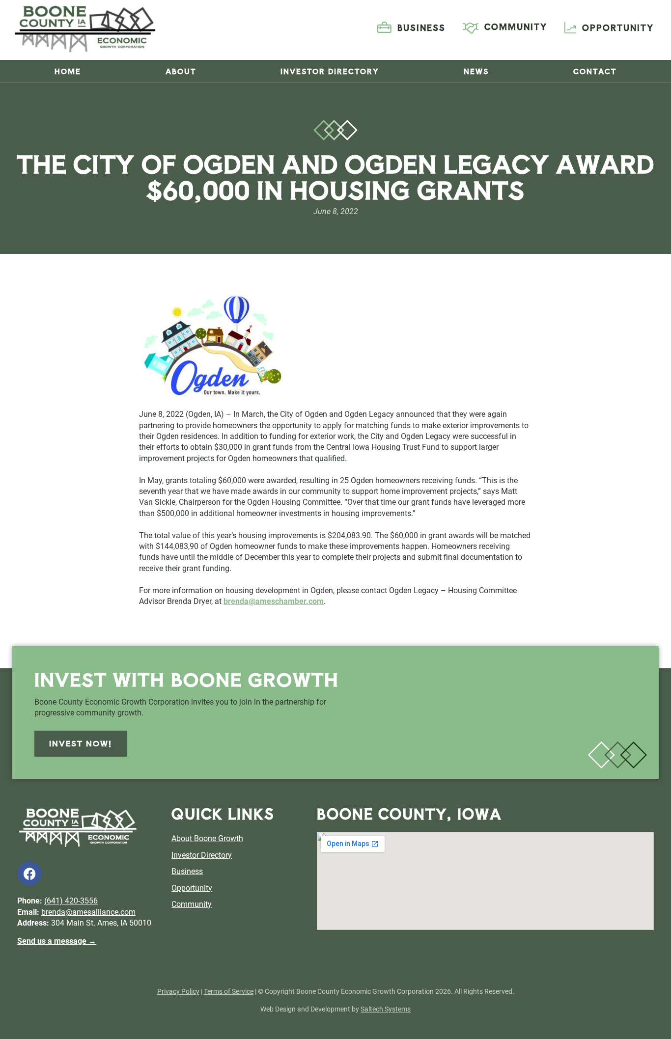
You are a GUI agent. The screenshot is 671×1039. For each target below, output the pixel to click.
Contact (594, 71)
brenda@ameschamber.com (274, 601)
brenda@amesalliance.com (88, 912)
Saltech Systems (386, 1009)
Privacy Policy (178, 991)
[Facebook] (29, 873)
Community (191, 904)
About (181, 71)
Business (187, 871)
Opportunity (191, 888)
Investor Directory (329, 71)
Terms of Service (228, 991)
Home (68, 71)
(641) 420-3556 (71, 900)
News (476, 71)
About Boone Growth (207, 838)
